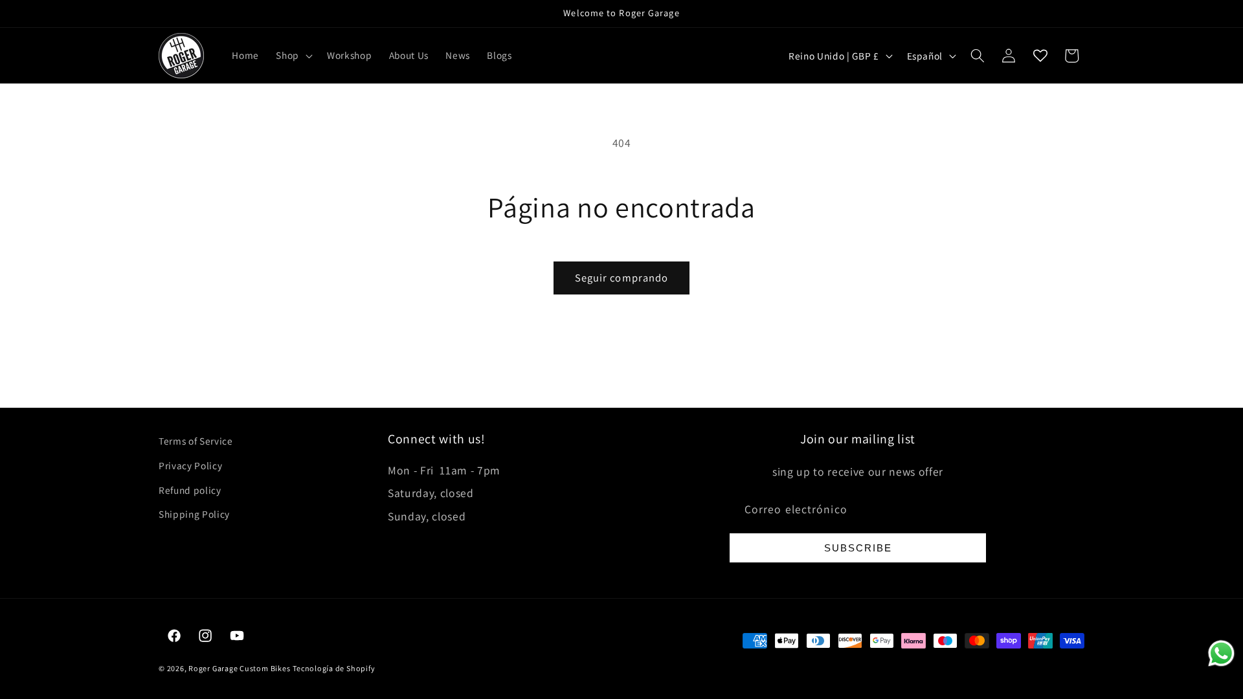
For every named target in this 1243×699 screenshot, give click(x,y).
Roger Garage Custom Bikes (239, 668)
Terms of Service (196, 440)
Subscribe (858, 547)
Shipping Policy (194, 513)
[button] (293, 56)
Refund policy (190, 489)
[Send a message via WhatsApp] (1221, 653)
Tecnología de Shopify (334, 668)
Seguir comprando (622, 278)
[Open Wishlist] (1040, 55)
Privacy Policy (190, 465)
